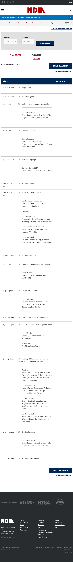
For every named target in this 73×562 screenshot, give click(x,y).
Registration (26, 87)
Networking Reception (30, 458)
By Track (7, 37)
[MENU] (2, 10)
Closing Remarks (28, 432)
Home (3, 23)
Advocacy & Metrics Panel (31, 192)
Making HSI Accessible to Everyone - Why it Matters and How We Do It (34, 360)
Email (69, 23)
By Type (24, 37)
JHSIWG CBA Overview (30, 291)
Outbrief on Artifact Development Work (37, 324)
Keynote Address (28, 130)
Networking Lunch (29, 255)
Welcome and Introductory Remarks (35, 104)
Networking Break (29, 183)
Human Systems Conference (36, 23)
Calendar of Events (16, 23)
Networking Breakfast (30, 96)
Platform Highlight (29, 159)
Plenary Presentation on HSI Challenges (37, 264)
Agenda (54, 23)
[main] (36, 259)
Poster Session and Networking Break (36, 317)
